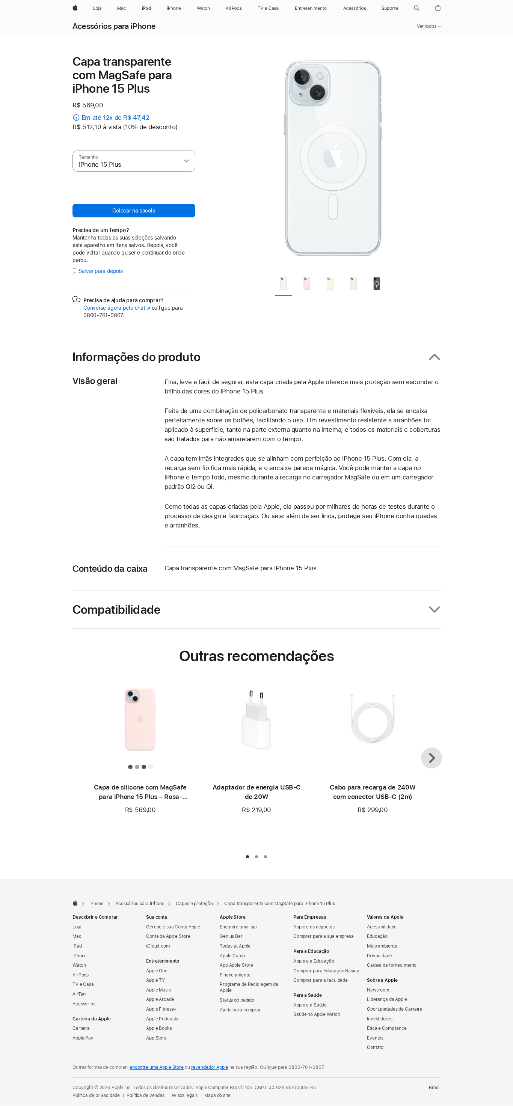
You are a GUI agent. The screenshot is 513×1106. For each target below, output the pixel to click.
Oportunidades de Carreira (394, 1009)
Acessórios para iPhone (113, 26)
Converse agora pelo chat (116, 308)
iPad (77, 946)
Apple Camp (232, 955)
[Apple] (75, 903)
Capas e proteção (194, 903)
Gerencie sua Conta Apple (173, 927)
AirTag (79, 994)
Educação (377, 936)
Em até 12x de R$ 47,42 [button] (115, 117)
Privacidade (379, 955)
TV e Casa (83, 984)
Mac (76, 936)
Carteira (81, 1028)
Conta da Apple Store (168, 936)
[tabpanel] (333, 162)
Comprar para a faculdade (320, 980)
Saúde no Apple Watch (316, 1014)
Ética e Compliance (387, 1028)
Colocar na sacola (133, 211)
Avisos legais (184, 1095)
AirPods (80, 975)
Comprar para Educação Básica (326, 970)
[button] (416, 8)
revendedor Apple (209, 1067)
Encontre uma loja (238, 927)
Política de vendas (145, 1095)
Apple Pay (83, 1038)
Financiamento (235, 975)
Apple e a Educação (313, 961)
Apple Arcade (160, 999)
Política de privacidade (96, 1095)
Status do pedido (237, 1000)
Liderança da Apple (387, 999)
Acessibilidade (382, 927)
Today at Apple (235, 946)
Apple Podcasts (162, 1019)
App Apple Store (236, 965)
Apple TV (155, 980)
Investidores (379, 1019)
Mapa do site (217, 1095)
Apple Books (159, 1028)
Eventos (375, 1038)
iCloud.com (158, 946)
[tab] (283, 285)
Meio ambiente (382, 946)
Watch (79, 965)
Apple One (156, 970)
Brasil (435, 1087)
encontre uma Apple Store (157, 1067)
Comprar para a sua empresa (323, 936)
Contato (375, 1047)
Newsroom (378, 990)
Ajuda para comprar (240, 1010)
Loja (76, 927)
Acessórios (83, 1004)
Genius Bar (231, 936)
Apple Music (158, 990)
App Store (156, 1038)
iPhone (96, 903)
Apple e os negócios (314, 927)
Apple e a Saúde (310, 1005)
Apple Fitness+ (161, 1009)
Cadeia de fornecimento (391, 965)
